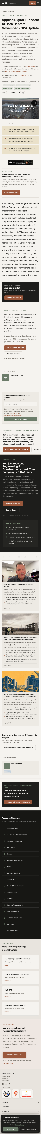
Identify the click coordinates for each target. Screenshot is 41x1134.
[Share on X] (19, 92)
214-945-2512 (14, 421)
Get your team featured (15, 348)
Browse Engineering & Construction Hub (18, 755)
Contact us (5, 1086)
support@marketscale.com (13, 423)
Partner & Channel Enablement (16, 71)
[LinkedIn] (2, 1092)
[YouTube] (9, 1092)
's (22, 203)
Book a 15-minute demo (14, 1063)
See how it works (13, 354)
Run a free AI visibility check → (16, 457)
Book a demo (11, 518)
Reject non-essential (28, 1129)
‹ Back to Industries (8, 11)
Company (7, 779)
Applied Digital (23, 76)
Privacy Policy (19, 1125)
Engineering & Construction (15, 15)
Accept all (10, 1129)
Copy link (13, 93)
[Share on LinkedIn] (23, 92)
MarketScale (30, 66)
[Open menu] (38, 3)
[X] (6, 1091)
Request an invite (11, 193)
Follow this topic (20, 427)
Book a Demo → (6, 1088)
